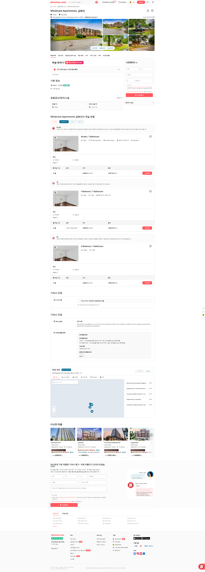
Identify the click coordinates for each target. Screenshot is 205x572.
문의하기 (141, 2)
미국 (54, 6)
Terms (51, 567)
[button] (122, 2)
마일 (139, 371)
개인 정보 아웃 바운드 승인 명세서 (140, 87)
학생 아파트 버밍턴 (106, 520)
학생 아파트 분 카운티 (82, 520)
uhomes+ (74, 556)
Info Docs (66, 567)
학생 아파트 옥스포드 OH (83, 523)
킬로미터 (148, 371)
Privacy (56, 567)
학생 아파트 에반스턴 (57, 523)
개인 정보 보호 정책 (132, 91)
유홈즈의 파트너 (101, 542)
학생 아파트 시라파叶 (57, 520)
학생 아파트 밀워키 (106, 523)
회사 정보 (73, 539)
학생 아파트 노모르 (131, 518)
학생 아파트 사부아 (106, 518)
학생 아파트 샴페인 (57, 518)
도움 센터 (117, 542)
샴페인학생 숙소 (61, 6)
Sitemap (72, 567)
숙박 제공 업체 (101, 539)
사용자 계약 (141, 91)
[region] (87, 398)
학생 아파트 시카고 (131, 520)
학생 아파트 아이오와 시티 (133, 523)
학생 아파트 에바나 (82, 518)
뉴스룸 (72, 559)
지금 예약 (147, 173)
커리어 (72, 544)
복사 (81, 373)
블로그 (72, 553)
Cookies (61, 567)
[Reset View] (53, 414)
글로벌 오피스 (76, 542)
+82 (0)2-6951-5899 (121, 547)
